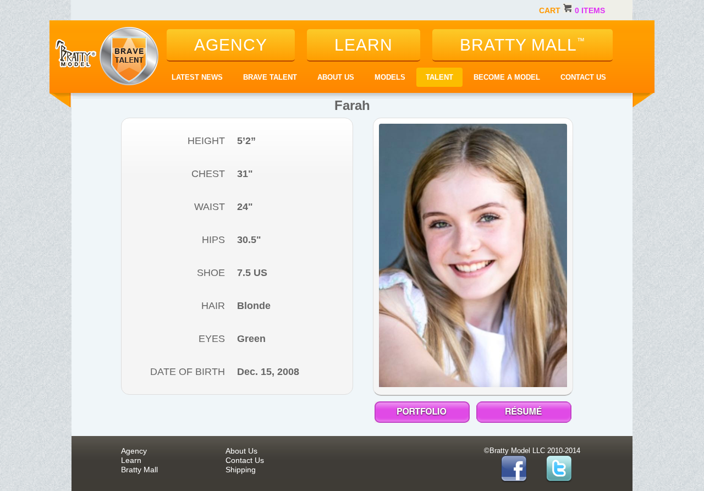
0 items (590, 10)
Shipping (241, 469)
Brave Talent (270, 77)
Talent (439, 77)
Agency (134, 450)
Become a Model (507, 77)
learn (363, 45)
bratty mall (522, 45)
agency (230, 45)
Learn (131, 460)
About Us (335, 77)
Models (390, 77)
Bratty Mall (139, 469)
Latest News (197, 77)
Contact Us (583, 77)
